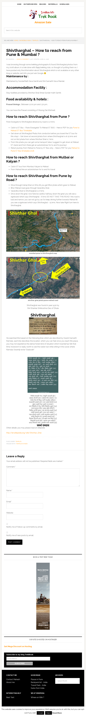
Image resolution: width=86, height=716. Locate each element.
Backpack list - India (39, 682)
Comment (11, 467)
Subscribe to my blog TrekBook (19, 655)
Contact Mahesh (13, 679)
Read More (57, 713)
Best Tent (10, 697)
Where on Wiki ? (37, 697)
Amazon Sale (43, 22)
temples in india (22, 443)
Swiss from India (37, 688)
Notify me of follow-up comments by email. (24, 527)
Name (9, 490)
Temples (18, 441)
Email (9, 502)
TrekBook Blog (43, 14)
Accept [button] (40, 713)
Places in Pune (37, 679)
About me (10, 682)
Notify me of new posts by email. (20, 535)
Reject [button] (48, 713)
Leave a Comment (22, 59)
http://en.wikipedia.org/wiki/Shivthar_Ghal (23, 433)
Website (9, 513)
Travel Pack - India (38, 685)
